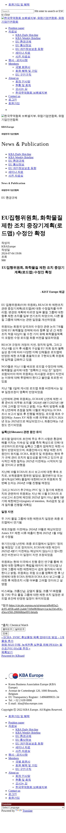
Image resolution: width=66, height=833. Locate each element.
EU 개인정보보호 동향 (22, 168)
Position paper (16, 722)
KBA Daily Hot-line (19, 154)
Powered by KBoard (12, 655)
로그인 (12, 794)
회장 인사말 (22, 775)
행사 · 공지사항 (18, 754)
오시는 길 (21, 783)
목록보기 (7, 652)
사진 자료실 (15, 175)
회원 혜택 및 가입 (26, 765)
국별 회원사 (22, 761)
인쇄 (5, 633)
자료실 (12, 725)
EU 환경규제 (16, 160)
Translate (28, 810)
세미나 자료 (15, 171)
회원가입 (14, 797)
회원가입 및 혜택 (19, 4)
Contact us (14, 790)
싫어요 (19, 629)
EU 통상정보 (16, 164)
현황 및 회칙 (23, 779)
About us (13, 772)
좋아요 (7, 629)
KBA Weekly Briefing (20, 157)
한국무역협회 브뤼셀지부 (31, 787)
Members (13, 758)
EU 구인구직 (23, 769)
